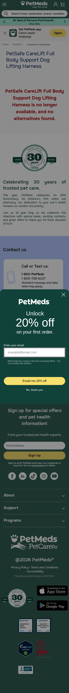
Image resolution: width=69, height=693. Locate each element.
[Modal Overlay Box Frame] (34, 346)
